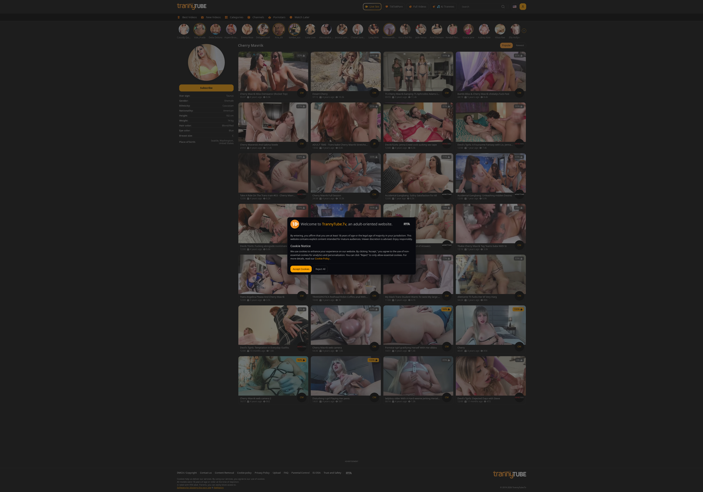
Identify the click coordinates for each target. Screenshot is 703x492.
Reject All (320, 269)
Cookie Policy (322, 258)
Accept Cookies (301, 269)
